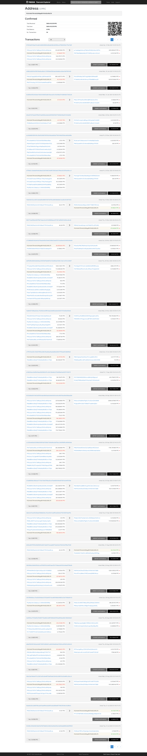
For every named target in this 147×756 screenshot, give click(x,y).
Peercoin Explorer (43, 2)
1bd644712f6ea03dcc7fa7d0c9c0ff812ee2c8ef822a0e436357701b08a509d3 (48, 310)
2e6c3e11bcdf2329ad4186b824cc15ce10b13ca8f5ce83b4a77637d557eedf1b (48, 513)
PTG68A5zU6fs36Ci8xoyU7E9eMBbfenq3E (86, 79)
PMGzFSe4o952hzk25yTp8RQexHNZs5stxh (86, 447)
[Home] (30, 2)
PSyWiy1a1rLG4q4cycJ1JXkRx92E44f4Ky (38, 187)
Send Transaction (84, 754)
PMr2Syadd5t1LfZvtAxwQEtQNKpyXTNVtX (86, 143)
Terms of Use (60, 754)
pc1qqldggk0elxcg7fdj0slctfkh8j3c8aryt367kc (87, 50)
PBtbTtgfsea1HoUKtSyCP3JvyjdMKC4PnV (85, 357)
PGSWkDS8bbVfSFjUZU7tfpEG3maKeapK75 (39, 248)
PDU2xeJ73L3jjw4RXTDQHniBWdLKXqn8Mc (39, 456)
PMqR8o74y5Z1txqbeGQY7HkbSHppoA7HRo (39, 465)
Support (117, 2)
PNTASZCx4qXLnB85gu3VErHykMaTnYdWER (86, 120)
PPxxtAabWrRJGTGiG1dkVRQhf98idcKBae (39, 140)
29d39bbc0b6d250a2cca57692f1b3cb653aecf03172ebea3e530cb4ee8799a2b (49, 565)
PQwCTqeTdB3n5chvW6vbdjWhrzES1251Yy (39, 292)
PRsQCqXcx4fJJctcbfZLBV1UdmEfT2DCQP (86, 652)
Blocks (58, 2)
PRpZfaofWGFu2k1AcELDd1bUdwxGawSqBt (39, 152)
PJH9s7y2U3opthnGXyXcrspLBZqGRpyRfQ (86, 626)
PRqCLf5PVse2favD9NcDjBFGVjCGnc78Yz (86, 99)
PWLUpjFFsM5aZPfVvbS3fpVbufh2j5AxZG (39, 655)
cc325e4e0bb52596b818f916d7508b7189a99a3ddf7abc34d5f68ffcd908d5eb (49, 442)
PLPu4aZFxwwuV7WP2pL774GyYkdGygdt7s (39, 178)
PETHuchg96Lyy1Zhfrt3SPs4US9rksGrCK (85, 649)
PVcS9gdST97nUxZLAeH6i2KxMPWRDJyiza (86, 266)
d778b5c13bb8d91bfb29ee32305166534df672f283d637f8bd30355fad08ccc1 (49, 170)
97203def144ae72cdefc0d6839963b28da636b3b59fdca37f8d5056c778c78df (49, 45)
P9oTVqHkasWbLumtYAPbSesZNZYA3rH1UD (39, 339)
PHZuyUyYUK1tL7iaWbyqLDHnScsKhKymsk (39, 50)
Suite (112, 2)
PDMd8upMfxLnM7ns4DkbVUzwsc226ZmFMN (87, 360)
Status (63, 2)
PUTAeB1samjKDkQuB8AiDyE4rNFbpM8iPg (39, 184)
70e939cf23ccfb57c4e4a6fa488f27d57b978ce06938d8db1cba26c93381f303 (48, 199)
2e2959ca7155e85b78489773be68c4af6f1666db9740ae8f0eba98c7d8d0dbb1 (49, 618)
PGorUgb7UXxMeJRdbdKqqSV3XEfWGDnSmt (87, 175)
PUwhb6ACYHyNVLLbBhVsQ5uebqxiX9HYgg (86, 553)
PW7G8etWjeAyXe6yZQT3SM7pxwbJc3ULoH (87, 53)
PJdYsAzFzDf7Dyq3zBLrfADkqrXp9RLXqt (38, 298)
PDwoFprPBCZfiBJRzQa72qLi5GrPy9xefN (85, 245)
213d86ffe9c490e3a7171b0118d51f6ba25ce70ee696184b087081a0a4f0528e (48, 480)
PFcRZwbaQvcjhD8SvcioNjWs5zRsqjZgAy (38, 289)
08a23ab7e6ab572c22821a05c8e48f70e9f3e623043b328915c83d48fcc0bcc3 (49, 676)
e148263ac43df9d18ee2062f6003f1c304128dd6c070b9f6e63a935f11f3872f (48, 372)
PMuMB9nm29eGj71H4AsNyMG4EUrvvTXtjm (39, 360)
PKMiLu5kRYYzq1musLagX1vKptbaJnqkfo (39, 521)
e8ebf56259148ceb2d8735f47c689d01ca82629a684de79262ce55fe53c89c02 (49, 644)
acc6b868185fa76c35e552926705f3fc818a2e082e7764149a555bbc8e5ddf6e (49, 135)
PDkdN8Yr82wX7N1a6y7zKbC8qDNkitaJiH (39, 316)
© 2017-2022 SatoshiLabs (34, 754)
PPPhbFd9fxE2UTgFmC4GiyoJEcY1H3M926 (39, 570)
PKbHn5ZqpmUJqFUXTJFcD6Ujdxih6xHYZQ (39, 143)
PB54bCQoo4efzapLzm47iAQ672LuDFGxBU (86, 225)
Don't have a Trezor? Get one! (111, 754)
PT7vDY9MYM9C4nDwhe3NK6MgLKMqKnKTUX (87, 713)
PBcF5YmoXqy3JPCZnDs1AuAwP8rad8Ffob (39, 82)
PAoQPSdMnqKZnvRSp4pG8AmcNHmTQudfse (87, 248)
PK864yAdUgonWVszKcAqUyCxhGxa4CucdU (39, 585)
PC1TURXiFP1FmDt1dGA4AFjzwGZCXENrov (39, 632)
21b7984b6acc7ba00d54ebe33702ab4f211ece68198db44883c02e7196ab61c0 (49, 597)
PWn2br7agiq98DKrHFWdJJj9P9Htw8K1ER (39, 76)
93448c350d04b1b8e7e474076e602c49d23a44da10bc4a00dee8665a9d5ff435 (49, 726)
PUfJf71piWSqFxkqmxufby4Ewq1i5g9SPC (39, 325)
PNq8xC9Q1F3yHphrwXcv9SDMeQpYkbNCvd (87, 518)
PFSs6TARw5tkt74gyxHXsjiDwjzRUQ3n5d (38, 146)
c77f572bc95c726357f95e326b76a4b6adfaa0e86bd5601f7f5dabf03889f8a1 (48, 352)
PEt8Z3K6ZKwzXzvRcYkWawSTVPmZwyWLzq (40, 205)
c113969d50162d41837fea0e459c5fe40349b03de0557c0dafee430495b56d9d (49, 240)
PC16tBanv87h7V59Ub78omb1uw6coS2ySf (39, 149)
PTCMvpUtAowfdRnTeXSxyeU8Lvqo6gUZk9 (39, 629)
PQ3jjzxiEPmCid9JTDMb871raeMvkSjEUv (85, 403)
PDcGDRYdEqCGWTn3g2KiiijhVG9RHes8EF (86, 76)
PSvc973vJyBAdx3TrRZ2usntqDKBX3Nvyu (86, 573)
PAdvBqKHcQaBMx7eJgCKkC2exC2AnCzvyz (86, 485)
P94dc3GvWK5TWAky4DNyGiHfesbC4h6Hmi (86, 602)
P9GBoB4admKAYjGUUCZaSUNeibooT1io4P (39, 123)
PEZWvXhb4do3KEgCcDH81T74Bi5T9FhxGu (86, 205)
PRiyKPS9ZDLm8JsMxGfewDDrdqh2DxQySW (39, 295)
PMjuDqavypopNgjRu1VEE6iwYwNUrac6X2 (86, 623)
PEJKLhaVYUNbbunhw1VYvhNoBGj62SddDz (86, 140)
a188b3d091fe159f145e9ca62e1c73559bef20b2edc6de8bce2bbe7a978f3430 (48, 71)
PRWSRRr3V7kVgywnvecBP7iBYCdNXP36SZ (86, 319)
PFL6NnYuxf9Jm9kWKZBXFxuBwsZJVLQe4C (86, 102)
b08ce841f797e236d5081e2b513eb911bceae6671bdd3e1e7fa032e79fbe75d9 (48, 545)
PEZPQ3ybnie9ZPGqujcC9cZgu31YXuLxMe (39, 693)
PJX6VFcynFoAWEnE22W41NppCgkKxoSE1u (86, 316)
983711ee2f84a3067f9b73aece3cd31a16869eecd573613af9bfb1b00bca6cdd (48, 220)
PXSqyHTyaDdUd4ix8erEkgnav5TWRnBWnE (39, 529)
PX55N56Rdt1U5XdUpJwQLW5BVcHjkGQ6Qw (87, 450)
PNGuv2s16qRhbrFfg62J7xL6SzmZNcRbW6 (86, 400)
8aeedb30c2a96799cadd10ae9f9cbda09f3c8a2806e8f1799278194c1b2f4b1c (48, 705)
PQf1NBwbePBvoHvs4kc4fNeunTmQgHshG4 (86, 269)
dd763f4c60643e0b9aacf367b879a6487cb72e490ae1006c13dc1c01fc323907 (49, 261)
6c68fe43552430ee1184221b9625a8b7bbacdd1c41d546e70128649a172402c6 (49, 94)
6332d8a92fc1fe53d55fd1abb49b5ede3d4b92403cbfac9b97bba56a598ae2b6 (49, 395)
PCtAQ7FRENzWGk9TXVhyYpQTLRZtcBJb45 (86, 380)
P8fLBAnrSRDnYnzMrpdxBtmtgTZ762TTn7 (39, 652)
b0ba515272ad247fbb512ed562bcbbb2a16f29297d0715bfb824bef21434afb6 (48, 115)
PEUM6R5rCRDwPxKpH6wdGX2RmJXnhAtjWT (40, 277)
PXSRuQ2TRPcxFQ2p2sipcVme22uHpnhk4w (86, 731)
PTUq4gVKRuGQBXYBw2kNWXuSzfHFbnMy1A (40, 266)
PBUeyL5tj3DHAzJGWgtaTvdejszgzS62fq (85, 605)
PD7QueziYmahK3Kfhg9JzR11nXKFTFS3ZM (86, 681)
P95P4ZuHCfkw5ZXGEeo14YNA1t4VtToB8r (86, 488)
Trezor (108, 2)
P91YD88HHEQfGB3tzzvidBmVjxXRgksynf (86, 377)
